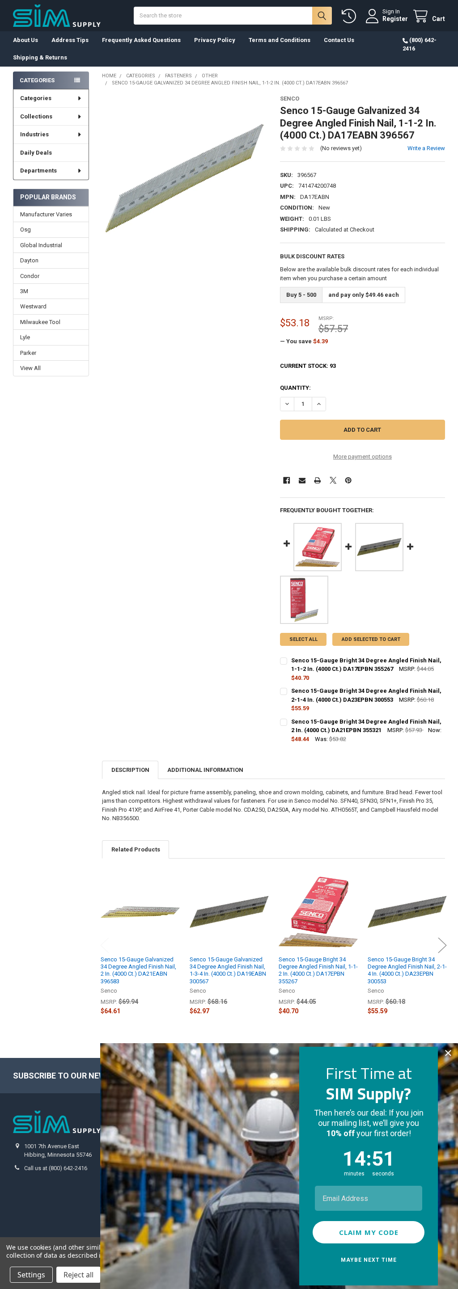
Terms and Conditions (279, 40)
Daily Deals (36, 152)
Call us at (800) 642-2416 (55, 1168)
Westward (33, 306)
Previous (105, 945)
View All (30, 368)
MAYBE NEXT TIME (369, 1260)
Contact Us (339, 40)
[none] (184, 177)
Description (130, 770)
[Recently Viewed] (350, 16)
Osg (25, 229)
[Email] (302, 480)
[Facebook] (286, 480)
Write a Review (426, 148)
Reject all (78, 1275)
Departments (38, 170)
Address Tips (70, 40)
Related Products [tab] (135, 849)
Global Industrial (41, 245)
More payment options (362, 456)
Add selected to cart (371, 639)
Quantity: (295, 387)
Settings (31, 1275)
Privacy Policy (214, 40)
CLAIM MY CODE (369, 1232)
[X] (333, 480)
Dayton (29, 260)
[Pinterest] (348, 480)
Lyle (25, 337)
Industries (34, 134)
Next (442, 945)
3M (24, 291)
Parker (28, 353)
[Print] (317, 480)
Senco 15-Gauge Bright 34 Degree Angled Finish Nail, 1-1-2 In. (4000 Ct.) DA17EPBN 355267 (318, 970)
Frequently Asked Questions (141, 40)
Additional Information (205, 770)
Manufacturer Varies (46, 214)
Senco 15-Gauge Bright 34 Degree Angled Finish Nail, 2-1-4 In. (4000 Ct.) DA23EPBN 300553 (407, 970)
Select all (303, 639)
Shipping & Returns (40, 57)
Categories (35, 98)
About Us (25, 40)
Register (395, 18)
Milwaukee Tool (40, 322)
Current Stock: (308, 365)
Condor (29, 276)
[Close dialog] (448, 1053)
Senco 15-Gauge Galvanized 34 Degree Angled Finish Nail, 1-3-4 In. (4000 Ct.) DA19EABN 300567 (228, 970)
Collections (36, 116)
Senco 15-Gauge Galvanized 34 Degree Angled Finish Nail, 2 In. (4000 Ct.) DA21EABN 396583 (138, 970)
